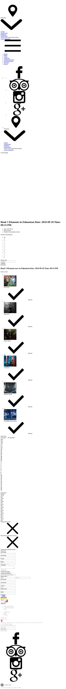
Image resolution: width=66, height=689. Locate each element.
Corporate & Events (9, 59)
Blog (5, 613)
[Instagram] (19, 102)
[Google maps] (19, 115)
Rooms (5, 54)
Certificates (7, 58)
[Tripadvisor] (19, 90)
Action (5, 57)
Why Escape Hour (8, 61)
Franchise (6, 62)
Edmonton (7, 39)
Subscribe (3, 630)
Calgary (3, 39)
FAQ (5, 609)
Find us (6, 64)
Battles (5, 55)
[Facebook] (19, 78)
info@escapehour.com (10, 625)
